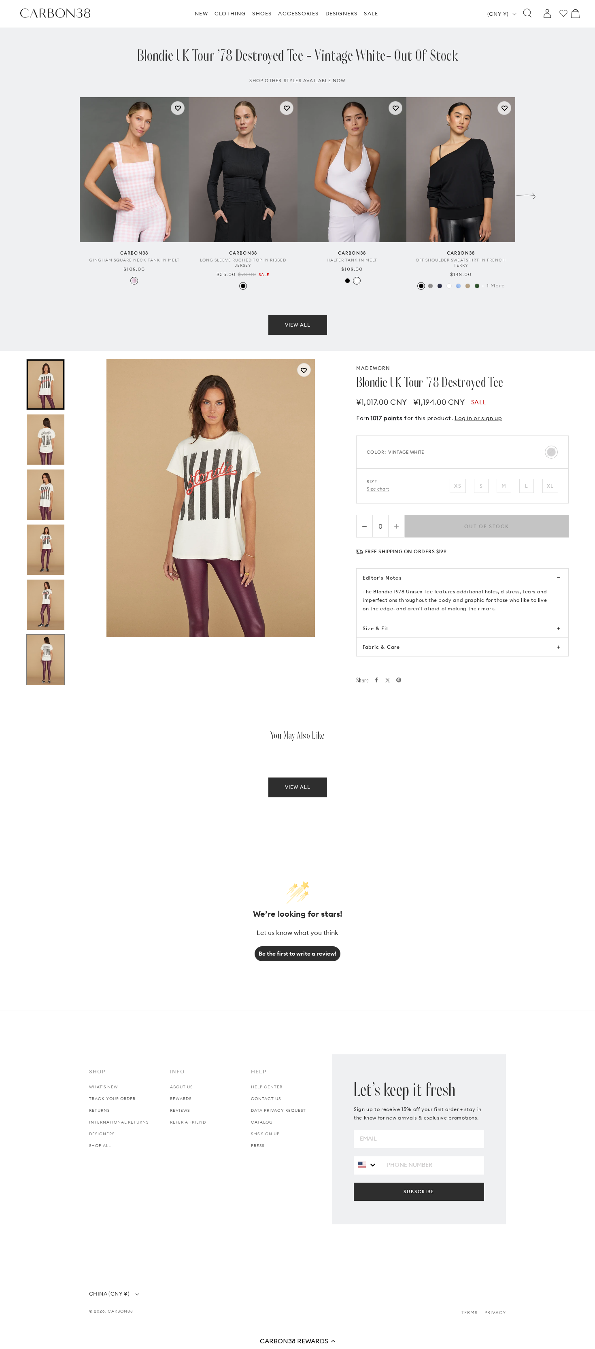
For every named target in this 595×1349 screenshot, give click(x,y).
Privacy (495, 1312)
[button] (297, 1341)
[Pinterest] (398, 680)
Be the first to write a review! (297, 953)
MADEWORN (373, 368)
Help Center (267, 1087)
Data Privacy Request (278, 1110)
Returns (99, 1110)
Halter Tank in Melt (352, 260)
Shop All (100, 1145)
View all (297, 325)
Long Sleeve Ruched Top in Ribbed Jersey (243, 262)
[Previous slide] (70, 194)
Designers (102, 1134)
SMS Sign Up (265, 1134)
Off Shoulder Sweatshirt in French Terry (461, 262)
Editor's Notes (382, 578)
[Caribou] (467, 286)
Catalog (262, 1122)
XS (457, 486)
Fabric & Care (381, 647)
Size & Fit (376, 628)
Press (257, 1145)
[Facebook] (376, 680)
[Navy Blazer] (439, 286)
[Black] (243, 286)
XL (550, 486)
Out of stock (486, 526)
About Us (181, 1087)
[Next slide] (525, 194)
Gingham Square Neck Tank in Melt (134, 260)
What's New (103, 1087)
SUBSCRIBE (419, 1191)
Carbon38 (120, 1311)
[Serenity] (458, 286)
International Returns (119, 1122)
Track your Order (112, 1098)
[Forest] (477, 286)
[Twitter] (388, 680)
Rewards (180, 1098)
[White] (356, 280)
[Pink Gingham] (134, 280)
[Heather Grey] (430, 286)
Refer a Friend (188, 1122)
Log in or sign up (478, 418)
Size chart (378, 489)
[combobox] (367, 1165)
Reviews (180, 1110)
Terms (469, 1312)
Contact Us (266, 1098)
